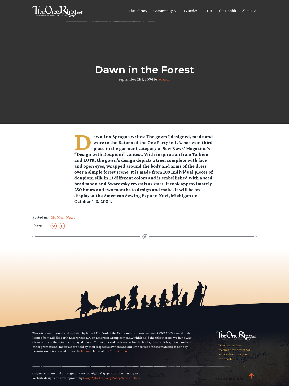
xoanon (164, 79)
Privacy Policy (111, 378)
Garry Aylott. (92, 378)
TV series (190, 10)
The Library (138, 10)
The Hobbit (227, 10)
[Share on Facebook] (62, 226)
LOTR (207, 10)
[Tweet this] (54, 226)
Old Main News (63, 217)
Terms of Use (130, 378)
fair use (86, 351)
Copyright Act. (119, 351)
